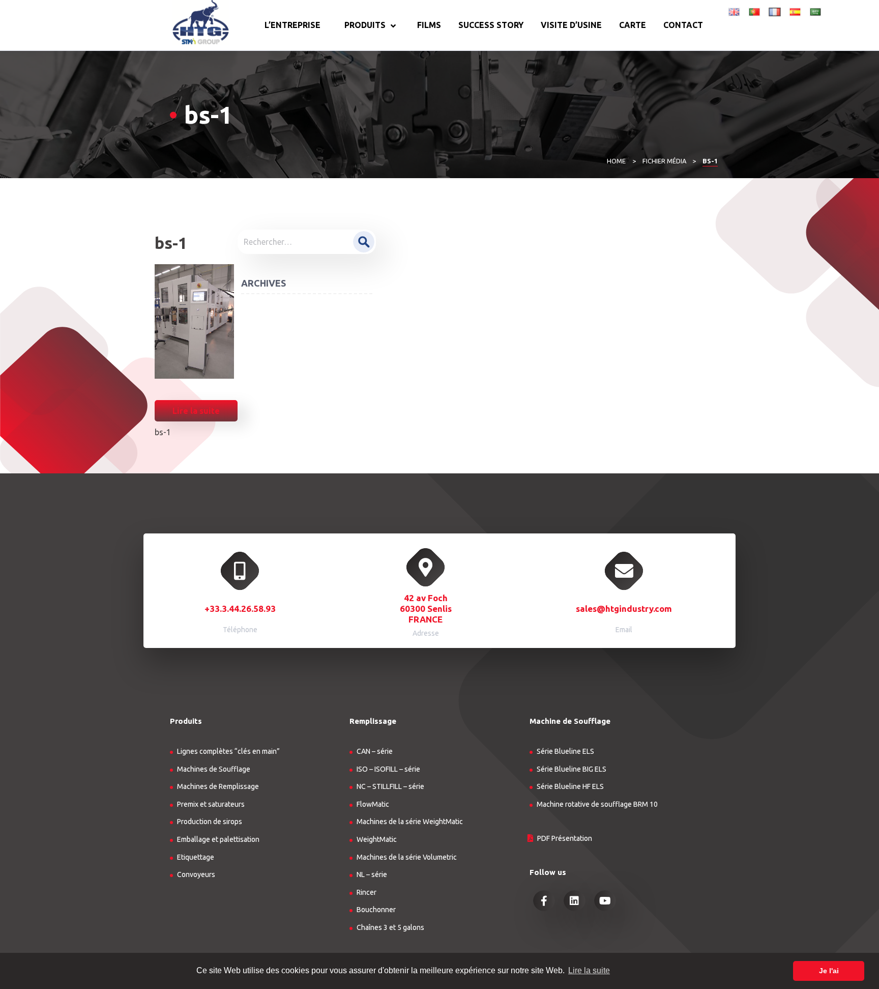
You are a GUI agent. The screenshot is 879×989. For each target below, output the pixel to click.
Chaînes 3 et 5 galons (390, 927)
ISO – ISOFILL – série (388, 769)
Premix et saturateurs (211, 804)
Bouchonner (376, 910)
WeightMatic (377, 839)
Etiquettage (195, 857)
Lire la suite (196, 410)
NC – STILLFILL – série (390, 786)
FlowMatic (373, 804)
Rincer (366, 892)
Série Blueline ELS (565, 751)
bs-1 (163, 432)
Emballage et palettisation (218, 839)
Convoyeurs (196, 874)
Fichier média (664, 160)
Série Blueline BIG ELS (571, 769)
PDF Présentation (564, 838)
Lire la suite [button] (589, 970)
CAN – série (375, 751)
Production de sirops (209, 821)
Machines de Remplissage (218, 786)
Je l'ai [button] (829, 971)
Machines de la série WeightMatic (410, 821)
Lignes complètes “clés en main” (228, 751)
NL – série (372, 874)
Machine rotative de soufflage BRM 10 (597, 804)
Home (616, 160)
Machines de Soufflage (213, 769)
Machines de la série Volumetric (407, 857)
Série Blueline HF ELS (570, 786)
